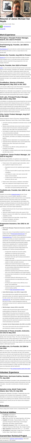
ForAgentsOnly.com (7, 237)
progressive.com (6, 299)
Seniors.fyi (2, 57)
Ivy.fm (1, 67)
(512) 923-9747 (7, 26)
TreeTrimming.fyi (4, 49)
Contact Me (2, 28)
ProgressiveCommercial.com (18, 233)
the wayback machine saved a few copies (20, 368)
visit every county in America (16, 438)
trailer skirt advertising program (17, 289)
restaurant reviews (15, 194)
